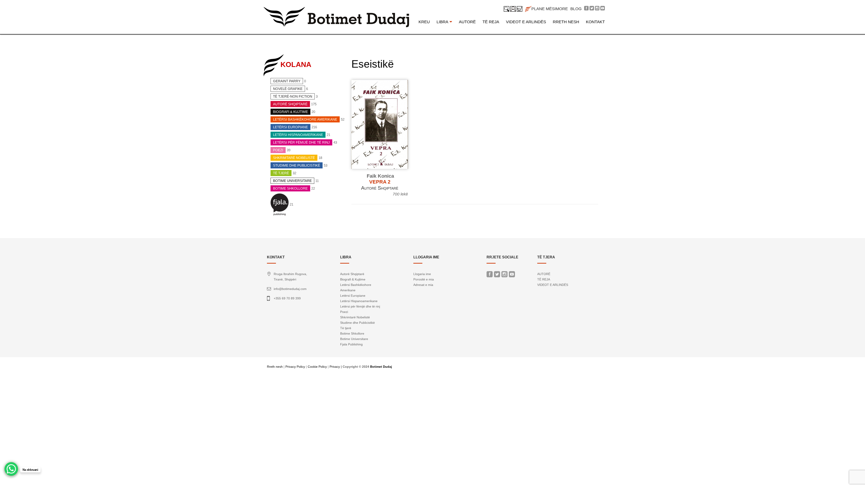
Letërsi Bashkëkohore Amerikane (305, 119)
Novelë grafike (288, 89)
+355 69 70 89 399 (287, 298)
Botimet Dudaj (381, 366)
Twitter (497, 275)
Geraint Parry (286, 81)
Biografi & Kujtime (290, 112)
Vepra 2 (379, 182)
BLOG (576, 9)
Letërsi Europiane (290, 127)
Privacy (335, 366)
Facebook (490, 275)
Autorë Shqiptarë (290, 104)
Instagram (504, 275)
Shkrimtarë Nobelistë (294, 158)
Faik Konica (380, 176)
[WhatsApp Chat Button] (11, 469)
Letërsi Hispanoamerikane (298, 135)
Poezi (278, 150)
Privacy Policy (295, 366)
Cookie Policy (317, 366)
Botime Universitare (292, 181)
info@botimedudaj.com (290, 289)
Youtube (512, 275)
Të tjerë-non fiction (292, 96)
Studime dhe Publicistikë (296, 165)
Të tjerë (281, 173)
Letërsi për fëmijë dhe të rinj (301, 142)
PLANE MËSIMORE (549, 9)
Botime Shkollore (290, 188)
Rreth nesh (275, 366)
